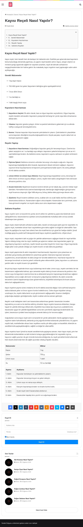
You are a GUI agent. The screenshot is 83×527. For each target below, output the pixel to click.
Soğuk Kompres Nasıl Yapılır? (25, 479)
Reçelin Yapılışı (17, 43)
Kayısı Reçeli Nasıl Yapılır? (18, 35)
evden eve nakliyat (31, 523)
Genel (16, 14)
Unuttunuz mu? (71, 432)
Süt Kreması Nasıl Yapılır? (23, 460)
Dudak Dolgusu (7, 523)
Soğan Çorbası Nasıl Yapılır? (24, 489)
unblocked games (18, 523)
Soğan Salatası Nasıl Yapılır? (24, 498)
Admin (17, 462)
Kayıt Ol (41, 442)
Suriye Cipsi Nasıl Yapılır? (23, 469)
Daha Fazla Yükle (41, 510)
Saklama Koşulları (18, 46)
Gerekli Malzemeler (18, 38)
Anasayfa (9, 14)
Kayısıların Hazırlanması (19, 40)
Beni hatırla (10, 437)
